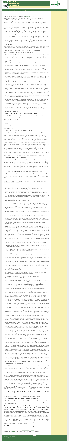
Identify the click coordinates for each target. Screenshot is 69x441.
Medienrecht (13, 431)
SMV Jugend (14, 10)
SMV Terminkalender (29, 10)
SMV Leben (8, 10)
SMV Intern (64, 10)
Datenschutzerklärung (11, 437)
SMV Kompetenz (20, 10)
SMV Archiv (57, 10)
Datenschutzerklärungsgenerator (28, 430)
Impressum (5, 437)
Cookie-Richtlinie (27, 16)
